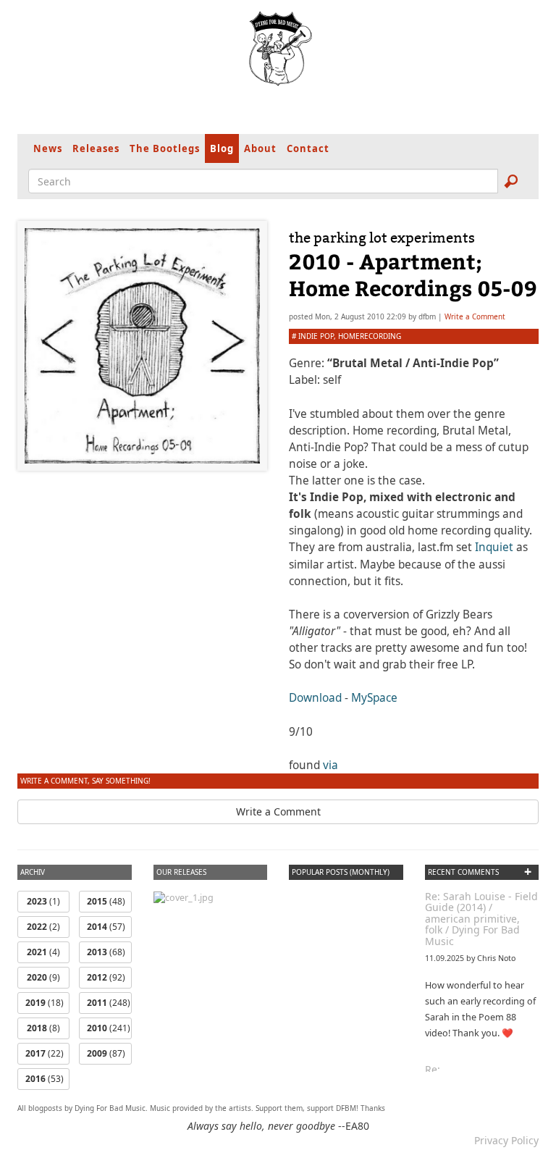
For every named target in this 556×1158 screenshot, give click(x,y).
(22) (44, 1053)
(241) (108, 1028)
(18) (44, 1003)
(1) (43, 901)
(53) (44, 1079)
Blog (222, 148)
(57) (106, 926)
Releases (95, 148)
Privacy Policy (506, 1140)
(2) (43, 926)
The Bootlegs (165, 148)
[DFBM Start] (278, 48)
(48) (106, 901)
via (330, 765)
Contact (308, 148)
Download (315, 697)
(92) (106, 977)
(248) (108, 1003)
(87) (106, 1053)
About (260, 148)
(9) (43, 977)
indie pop (316, 336)
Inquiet (494, 547)
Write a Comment (475, 316)
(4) (43, 952)
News (47, 148)
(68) (106, 952)
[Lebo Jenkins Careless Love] (183, 897)
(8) (43, 1028)
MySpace (374, 697)
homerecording (369, 336)
